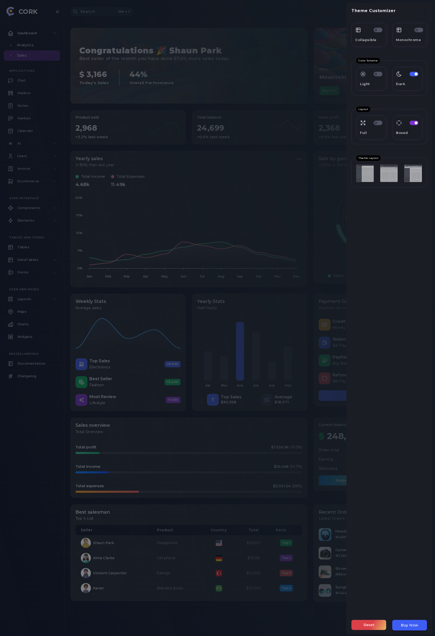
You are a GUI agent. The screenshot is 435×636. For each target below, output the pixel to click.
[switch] (378, 30)
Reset (369, 625)
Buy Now (409, 625)
